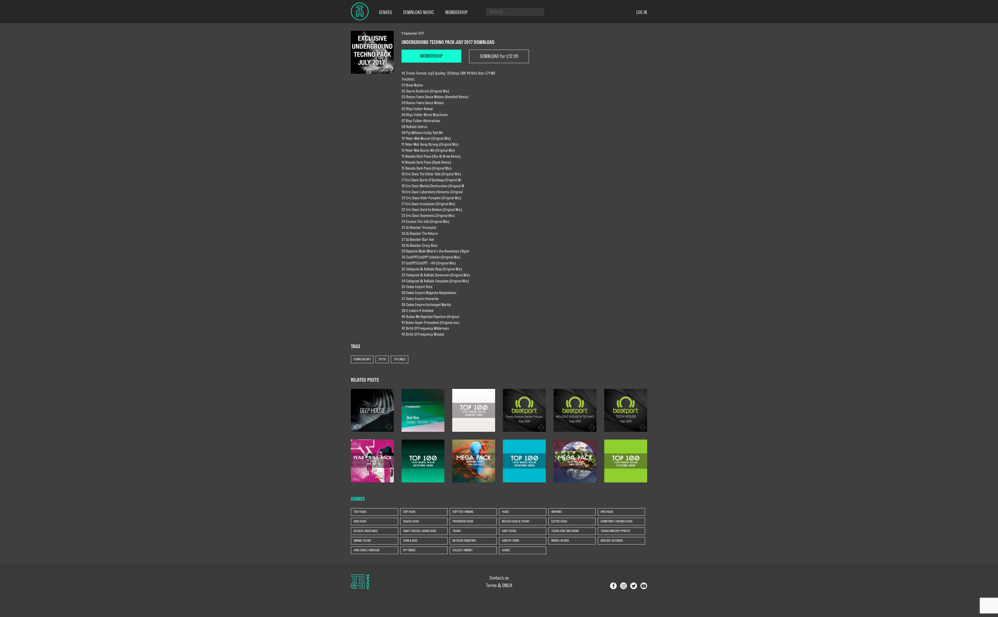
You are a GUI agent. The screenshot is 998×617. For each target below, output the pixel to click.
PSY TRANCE (409, 550)
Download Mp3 (362, 359)
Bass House (360, 521)
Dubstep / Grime (510, 540)
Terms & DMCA (499, 585)
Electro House (559, 521)
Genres (385, 12)
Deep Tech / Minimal (463, 511)
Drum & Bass (410, 540)
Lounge (506, 550)
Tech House (360, 511)
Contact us (499, 578)
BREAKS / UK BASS (560, 540)
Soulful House (411, 521)
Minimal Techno (362, 540)
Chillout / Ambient (462, 550)
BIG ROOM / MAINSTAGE (464, 540)
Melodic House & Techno (515, 521)
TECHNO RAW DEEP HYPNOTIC (615, 531)
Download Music (418, 12)
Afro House (607, 511)
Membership (456, 12)
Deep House (409, 511)
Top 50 (382, 359)
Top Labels (399, 359)
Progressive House (462, 521)
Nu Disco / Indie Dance (366, 531)
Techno (456, 531)
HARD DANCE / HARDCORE (366, 550)
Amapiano (556, 511)
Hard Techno (509, 531)
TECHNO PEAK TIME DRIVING (565, 531)
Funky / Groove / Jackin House (419, 531)
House (505, 511)
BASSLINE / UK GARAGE (612, 540)
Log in (641, 12)
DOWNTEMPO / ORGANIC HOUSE (616, 521)
